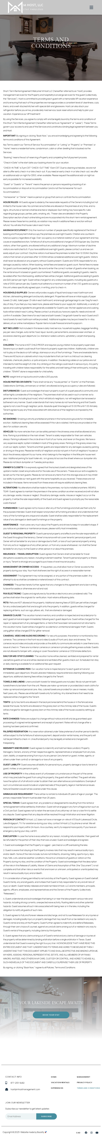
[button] (86, 1132)
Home (53, 1077)
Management (83, 1077)
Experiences (57, 1088)
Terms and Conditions (88, 1088)
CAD (78, 1132)
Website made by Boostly (32, 1132)
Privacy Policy (84, 1082)
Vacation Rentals (60, 1082)
